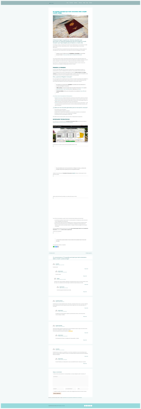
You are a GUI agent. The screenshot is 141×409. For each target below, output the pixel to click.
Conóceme (71, 2)
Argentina (56, 102)
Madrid (57, 89)
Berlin (71, 89)
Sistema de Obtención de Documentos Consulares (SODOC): (63, 122)
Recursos (80, 2)
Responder (86, 268)
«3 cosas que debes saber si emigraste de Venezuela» (72, 54)
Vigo (81, 91)
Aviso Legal (63, 405)
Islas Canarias (66, 89)
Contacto (90, 2)
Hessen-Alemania (58, 100)
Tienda (84, 2)
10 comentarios (55, 14)
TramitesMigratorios (61, 14)
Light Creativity (59, 405)
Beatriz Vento (60, 271)
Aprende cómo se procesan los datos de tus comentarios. (72, 397)
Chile (82, 87)
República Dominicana (58, 97)
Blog (87, 2)
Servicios (75, 2)
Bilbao (84, 91)
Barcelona (61, 89)
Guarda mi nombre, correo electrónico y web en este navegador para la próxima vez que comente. (70, 391)
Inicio (67, 2)
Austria (79, 89)
